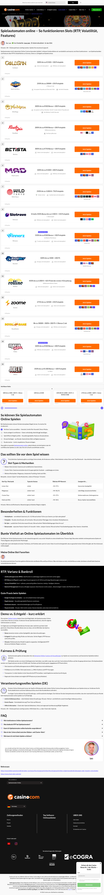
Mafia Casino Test (86, 354)
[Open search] (89, 9)
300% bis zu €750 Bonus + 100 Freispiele (50, 149)
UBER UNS (77, 815)
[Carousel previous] (2, 408)
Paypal (8, 823)
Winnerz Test (87, 243)
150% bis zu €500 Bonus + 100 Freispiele (50, 235)
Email (78, 872)
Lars (91, 758)
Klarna (8, 819)
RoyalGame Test (87, 331)
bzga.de (70, 889)
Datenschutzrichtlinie (79, 823)
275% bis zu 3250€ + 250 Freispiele (50, 302)
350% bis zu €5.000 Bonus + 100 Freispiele (50, 369)
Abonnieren (96, 10)
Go (73, 2)
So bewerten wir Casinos (79, 829)
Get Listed (76, 819)
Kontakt (75, 826)
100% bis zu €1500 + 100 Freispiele (50, 62)
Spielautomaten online (21, 445)
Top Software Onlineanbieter (49, 816)
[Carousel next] (102, 408)
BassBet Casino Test (87, 265)
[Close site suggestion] (81, 2)
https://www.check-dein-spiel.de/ (11, 774)
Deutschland (13, 13)
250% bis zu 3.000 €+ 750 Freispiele (50, 191)
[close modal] (100, 863)
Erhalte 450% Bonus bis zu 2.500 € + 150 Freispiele (50, 214)
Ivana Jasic (27, 43)
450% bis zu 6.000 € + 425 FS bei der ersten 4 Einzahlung (50, 281)
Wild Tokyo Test (87, 199)
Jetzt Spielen (12, 401)
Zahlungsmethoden (15, 815)
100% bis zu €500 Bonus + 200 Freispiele (50, 346)
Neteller (9, 826)
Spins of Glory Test (87, 91)
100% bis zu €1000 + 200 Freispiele (50, 170)
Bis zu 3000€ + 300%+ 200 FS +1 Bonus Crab (50, 323)
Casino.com (4, 13)
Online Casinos (12, 618)
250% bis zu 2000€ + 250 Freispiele (50, 83)
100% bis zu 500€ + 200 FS (50, 258)
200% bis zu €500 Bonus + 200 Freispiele (50, 106)
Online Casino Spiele (24, 13)
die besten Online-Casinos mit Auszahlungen (47, 656)
